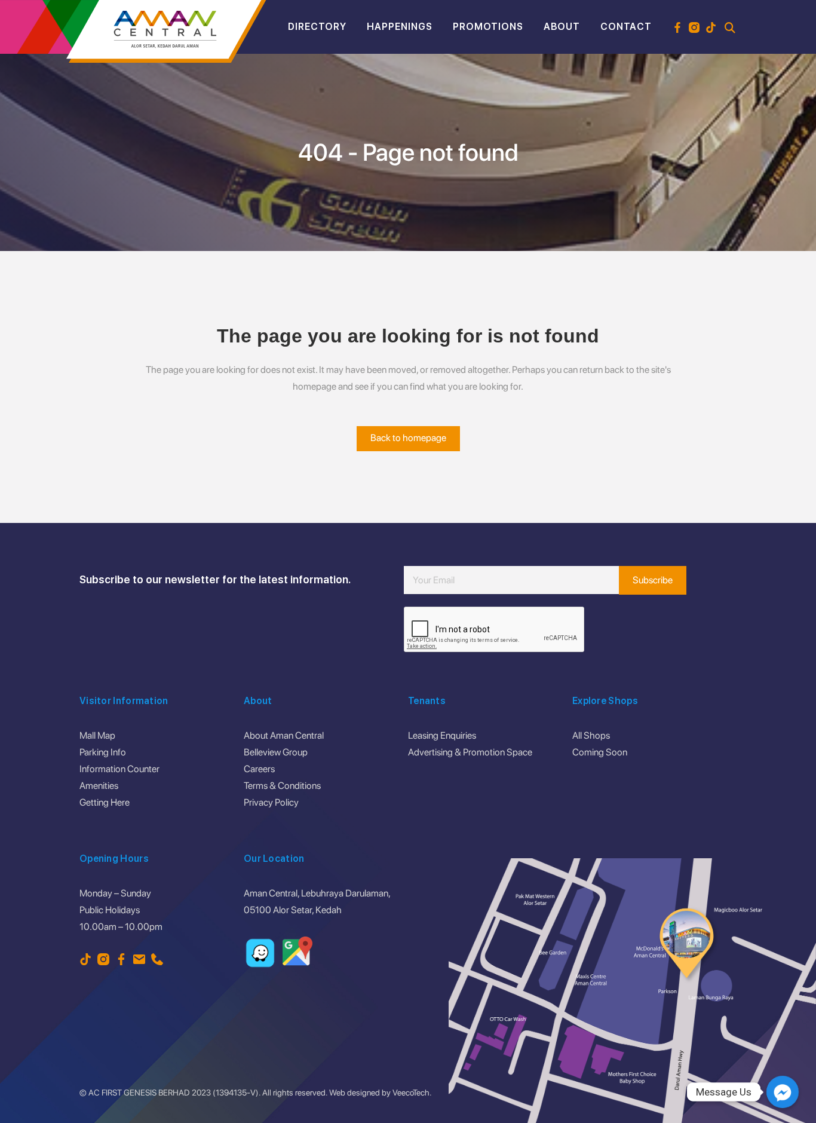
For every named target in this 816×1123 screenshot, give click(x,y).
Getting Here (104, 802)
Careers (259, 769)
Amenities (98, 785)
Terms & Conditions (282, 785)
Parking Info (102, 752)
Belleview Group (276, 752)
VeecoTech (411, 1092)
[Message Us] (782, 1092)
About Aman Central (284, 735)
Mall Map (97, 735)
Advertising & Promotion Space (470, 752)
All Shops (591, 735)
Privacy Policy (271, 802)
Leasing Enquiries (442, 735)
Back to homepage (408, 437)
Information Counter (119, 769)
